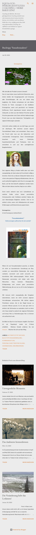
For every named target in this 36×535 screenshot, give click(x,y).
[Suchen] (28, 3)
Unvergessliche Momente (13, 388)
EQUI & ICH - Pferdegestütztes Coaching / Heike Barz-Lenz (13, 7)
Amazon (4, 329)
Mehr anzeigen (28, 408)
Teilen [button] (4, 349)
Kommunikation (8, 340)
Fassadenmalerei (16, 338)
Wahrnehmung (18, 346)
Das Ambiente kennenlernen (15, 441)
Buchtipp (5, 338)
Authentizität (13, 335)
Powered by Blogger (19, 530)
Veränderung (7, 346)
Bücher (22, 335)
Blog (3, 35)
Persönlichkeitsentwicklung (13, 343)
